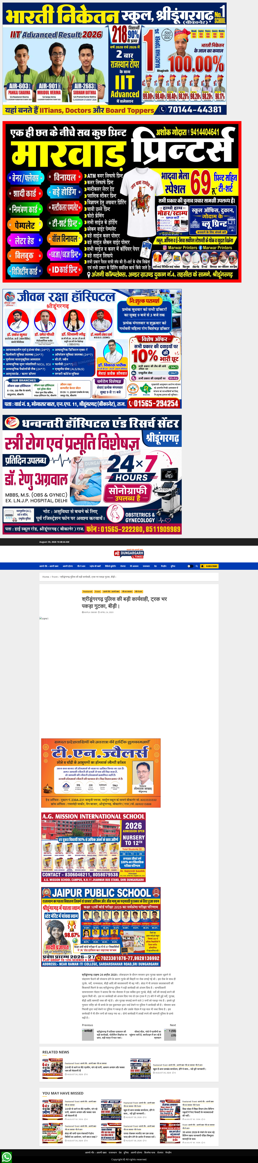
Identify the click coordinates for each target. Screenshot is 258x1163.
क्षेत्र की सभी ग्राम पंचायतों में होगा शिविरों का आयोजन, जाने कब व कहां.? (81, 1135)
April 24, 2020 (106, 612)
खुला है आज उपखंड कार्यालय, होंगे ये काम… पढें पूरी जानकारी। (179, 1069)
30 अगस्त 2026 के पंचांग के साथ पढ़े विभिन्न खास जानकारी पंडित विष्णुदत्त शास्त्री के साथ (198, 1136)
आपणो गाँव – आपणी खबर (48, 566)
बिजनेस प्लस (149, 1152)
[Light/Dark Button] (190, 566)
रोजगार (123, 566)
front (97, 591)
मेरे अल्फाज (134, 566)
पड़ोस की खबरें (95, 566)
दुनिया (173, 566)
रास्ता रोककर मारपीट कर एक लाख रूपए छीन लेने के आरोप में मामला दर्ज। (140, 1135)
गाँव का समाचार (127, 591)
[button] (197, 566)
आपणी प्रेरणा (68, 566)
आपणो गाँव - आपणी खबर (111, 591)
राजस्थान (146, 566)
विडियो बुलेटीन (110, 566)
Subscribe (211, 566)
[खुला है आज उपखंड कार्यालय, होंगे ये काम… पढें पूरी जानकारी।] (140, 1068)
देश (155, 566)
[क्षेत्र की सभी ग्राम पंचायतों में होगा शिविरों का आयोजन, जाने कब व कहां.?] (52, 1133)
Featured (87, 591)
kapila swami (90, 612)
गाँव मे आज (81, 566)
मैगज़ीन (163, 566)
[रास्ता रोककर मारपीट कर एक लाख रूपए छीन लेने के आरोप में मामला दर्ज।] (111, 1133)
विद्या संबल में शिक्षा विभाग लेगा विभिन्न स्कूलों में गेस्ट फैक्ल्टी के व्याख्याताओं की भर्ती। (198, 1112)
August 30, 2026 (75, 1074)
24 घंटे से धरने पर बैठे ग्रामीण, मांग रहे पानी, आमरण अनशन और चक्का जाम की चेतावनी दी (95, 1069)
